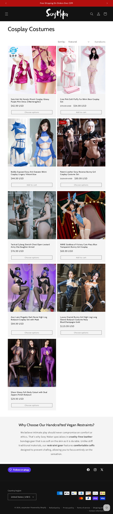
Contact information (97, 511)
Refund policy (54, 508)
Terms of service (83, 508)
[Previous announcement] (6, 3)
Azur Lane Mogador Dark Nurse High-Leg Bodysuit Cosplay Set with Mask (29, 318)
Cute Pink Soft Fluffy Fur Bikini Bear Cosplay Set (79, 100)
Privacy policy (68, 508)
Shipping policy (99, 508)
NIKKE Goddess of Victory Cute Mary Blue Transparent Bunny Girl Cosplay (78, 245)
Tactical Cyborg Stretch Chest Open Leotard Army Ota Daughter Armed (30, 245)
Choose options (32, 112)
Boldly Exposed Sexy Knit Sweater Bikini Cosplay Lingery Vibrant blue (29, 173)
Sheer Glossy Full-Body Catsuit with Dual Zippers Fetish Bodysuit (29, 393)
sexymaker (25, 507)
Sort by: (61, 41)
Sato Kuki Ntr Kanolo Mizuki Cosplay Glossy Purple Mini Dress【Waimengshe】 (30, 100)
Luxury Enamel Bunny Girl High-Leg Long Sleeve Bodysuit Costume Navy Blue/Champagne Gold (78, 319)
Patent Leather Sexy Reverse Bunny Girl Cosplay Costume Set (78, 173)
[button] (6, 14)
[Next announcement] (107, 3)
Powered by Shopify (38, 507)
